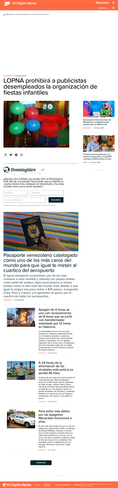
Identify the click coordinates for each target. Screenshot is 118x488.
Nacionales (102, 2)
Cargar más (41, 463)
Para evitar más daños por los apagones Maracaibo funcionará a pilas (55, 416)
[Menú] (113, 3)
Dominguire (103, 8)
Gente (85, 162)
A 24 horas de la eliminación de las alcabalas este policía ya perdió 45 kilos (56, 368)
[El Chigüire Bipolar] (20, 3)
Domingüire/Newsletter (63, 485)
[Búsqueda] (113, 8)
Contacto (38, 485)
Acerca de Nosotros (47, 485)
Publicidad (77, 485)
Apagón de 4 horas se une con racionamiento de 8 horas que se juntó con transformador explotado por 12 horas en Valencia (55, 318)
